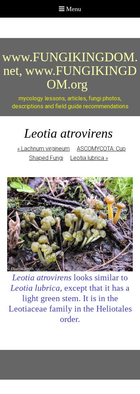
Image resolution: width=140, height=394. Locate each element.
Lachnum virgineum (43, 148)
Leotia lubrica (89, 158)
